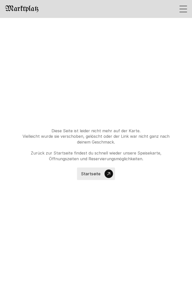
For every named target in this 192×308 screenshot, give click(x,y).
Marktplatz (21, 9)
